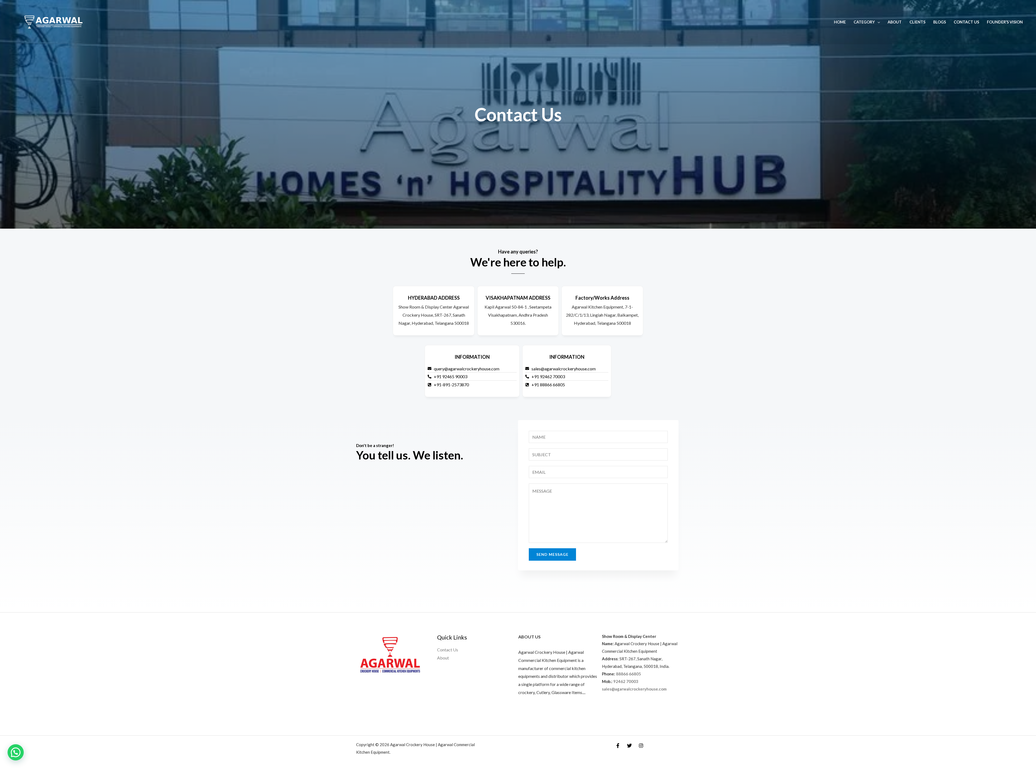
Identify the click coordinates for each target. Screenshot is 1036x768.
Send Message (552, 554)
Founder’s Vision (1005, 22)
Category (864, 22)
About (895, 22)
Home (840, 22)
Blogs (939, 22)
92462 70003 (625, 681)
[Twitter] (629, 745)
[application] (877, 22)
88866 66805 (628, 673)
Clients (917, 22)
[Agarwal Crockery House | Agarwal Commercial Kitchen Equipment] (53, 21)
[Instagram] (641, 745)
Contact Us (966, 22)
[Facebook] (617, 745)
